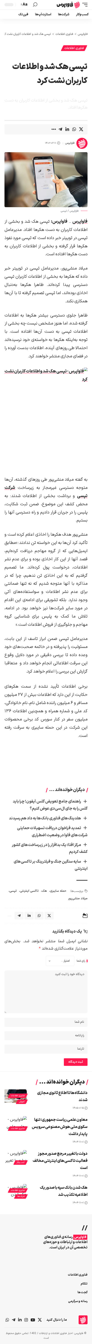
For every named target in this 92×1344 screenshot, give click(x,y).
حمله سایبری (58, 891)
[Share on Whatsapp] (74, 129)
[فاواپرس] (68, 4)
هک (44, 891)
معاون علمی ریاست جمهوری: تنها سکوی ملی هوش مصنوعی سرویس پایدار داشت (60, 1127)
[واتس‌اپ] (7, 1319)
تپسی (13, 891)
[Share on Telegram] (60, 129)
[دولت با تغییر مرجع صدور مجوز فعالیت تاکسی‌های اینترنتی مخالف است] (15, 1156)
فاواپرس (70, 143)
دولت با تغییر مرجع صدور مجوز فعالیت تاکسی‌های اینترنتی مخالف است (60, 1161)
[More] (53, 129)
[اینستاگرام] (26, 1319)
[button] (84, 4)
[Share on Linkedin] (67, 129)
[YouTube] (32, 1319)
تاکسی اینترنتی (29, 891)
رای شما (81, 961)
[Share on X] (81, 129)
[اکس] (40, 1319)
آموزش (22, 1101)
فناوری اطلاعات (74, 48)
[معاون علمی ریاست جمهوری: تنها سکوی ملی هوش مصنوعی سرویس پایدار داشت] (15, 1123)
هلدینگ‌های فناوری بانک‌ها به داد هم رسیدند (45, 818)
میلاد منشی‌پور (78, 898)
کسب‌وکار (21, 1162)
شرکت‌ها (21, 1196)
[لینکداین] (20, 1319)
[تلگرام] (14, 1319)
